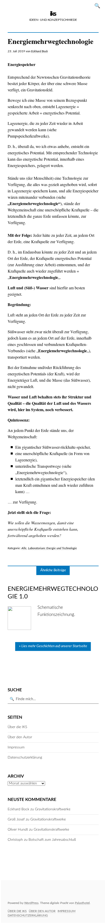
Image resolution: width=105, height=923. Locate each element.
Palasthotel (82, 902)
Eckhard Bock (39, 51)
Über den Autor (20, 737)
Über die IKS (17, 727)
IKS (53, 14)
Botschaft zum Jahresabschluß (52, 840)
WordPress (31, 902)
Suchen (99, 5)
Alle (24, 548)
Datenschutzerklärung (25, 757)
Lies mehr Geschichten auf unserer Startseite (54, 646)
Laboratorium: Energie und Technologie (52, 548)
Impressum (16, 747)
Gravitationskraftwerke (52, 809)
